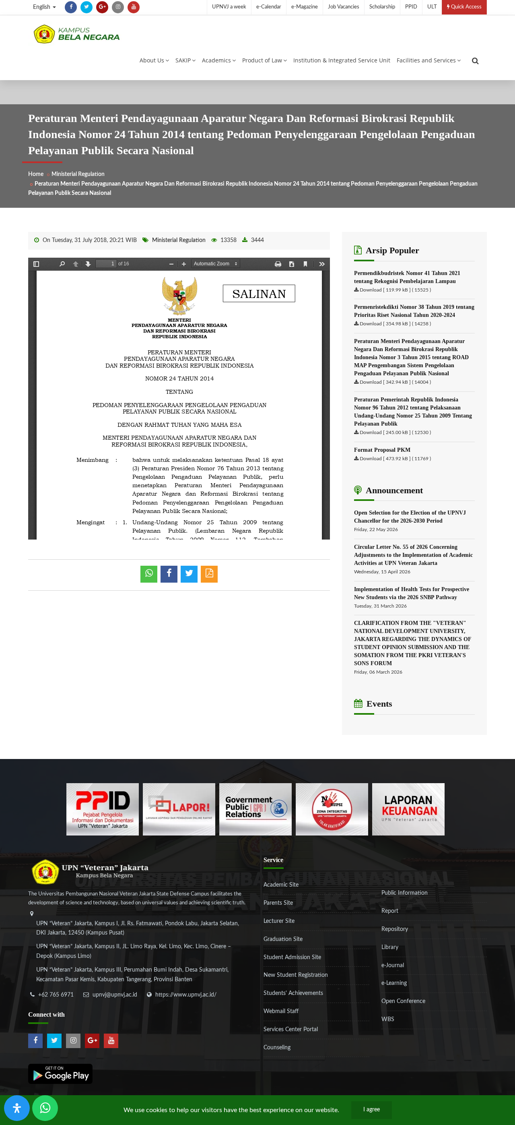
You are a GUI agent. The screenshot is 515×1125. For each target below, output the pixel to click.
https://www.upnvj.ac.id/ (185, 995)
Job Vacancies (343, 7)
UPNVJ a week (229, 7)
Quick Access (466, 7)
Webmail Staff (281, 1011)
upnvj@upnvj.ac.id (115, 995)
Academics (216, 60)
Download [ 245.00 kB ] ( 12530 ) (395, 432)
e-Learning (394, 983)
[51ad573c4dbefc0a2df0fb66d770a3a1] (332, 809)
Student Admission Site (292, 957)
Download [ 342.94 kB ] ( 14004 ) (395, 382)
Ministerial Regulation (78, 174)
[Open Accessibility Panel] (17, 1108)
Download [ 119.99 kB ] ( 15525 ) (395, 289)
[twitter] (86, 7)
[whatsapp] (148, 574)
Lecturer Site (279, 921)
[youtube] (134, 7)
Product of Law (262, 60)
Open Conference (403, 1001)
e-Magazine (304, 7)
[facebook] (71, 7)
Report (389, 911)
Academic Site (281, 885)
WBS (387, 1019)
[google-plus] (102, 7)
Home (35, 174)
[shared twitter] (189, 574)
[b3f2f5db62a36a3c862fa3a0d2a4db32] (179, 809)
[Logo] (76, 34)
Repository (394, 929)
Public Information (404, 893)
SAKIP (183, 60)
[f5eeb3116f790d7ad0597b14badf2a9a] (255, 809)
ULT (432, 7)
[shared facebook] (169, 574)
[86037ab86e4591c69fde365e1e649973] (102, 809)
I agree (371, 1110)
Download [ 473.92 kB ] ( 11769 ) (395, 458)
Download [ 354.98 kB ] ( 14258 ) (395, 323)
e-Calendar (268, 7)
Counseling (277, 1048)
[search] (475, 60)
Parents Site (278, 903)
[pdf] (209, 574)
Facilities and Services (426, 60)
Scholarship (382, 7)
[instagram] (118, 7)
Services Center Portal (291, 1029)
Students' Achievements (293, 993)
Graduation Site (283, 939)
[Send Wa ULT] (45, 1108)
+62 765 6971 (56, 995)
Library (389, 947)
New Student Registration (296, 975)
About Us (152, 60)
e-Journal (392, 965)
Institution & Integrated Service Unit (341, 60)
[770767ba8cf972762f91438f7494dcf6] (408, 809)
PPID (411, 7)
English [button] (42, 7)
